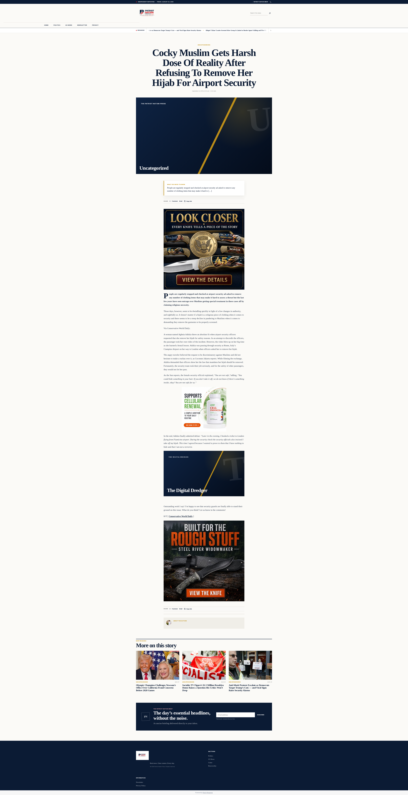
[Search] (270, 13)
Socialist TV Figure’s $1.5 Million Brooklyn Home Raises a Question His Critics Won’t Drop (203, 688)
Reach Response (208, 792)
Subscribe (260, 715)
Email (180, 201)
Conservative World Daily (181, 516)
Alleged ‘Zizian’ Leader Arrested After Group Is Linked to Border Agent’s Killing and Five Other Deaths (201, 30)
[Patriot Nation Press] (147, 13)
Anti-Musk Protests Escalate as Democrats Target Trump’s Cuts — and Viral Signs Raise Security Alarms (249, 688)
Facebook (175, 201)
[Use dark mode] (270, 2)
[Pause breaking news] (270, 30)
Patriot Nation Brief (261, 2)
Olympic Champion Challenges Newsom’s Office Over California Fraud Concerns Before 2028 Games (156, 688)
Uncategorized (204, 45)
